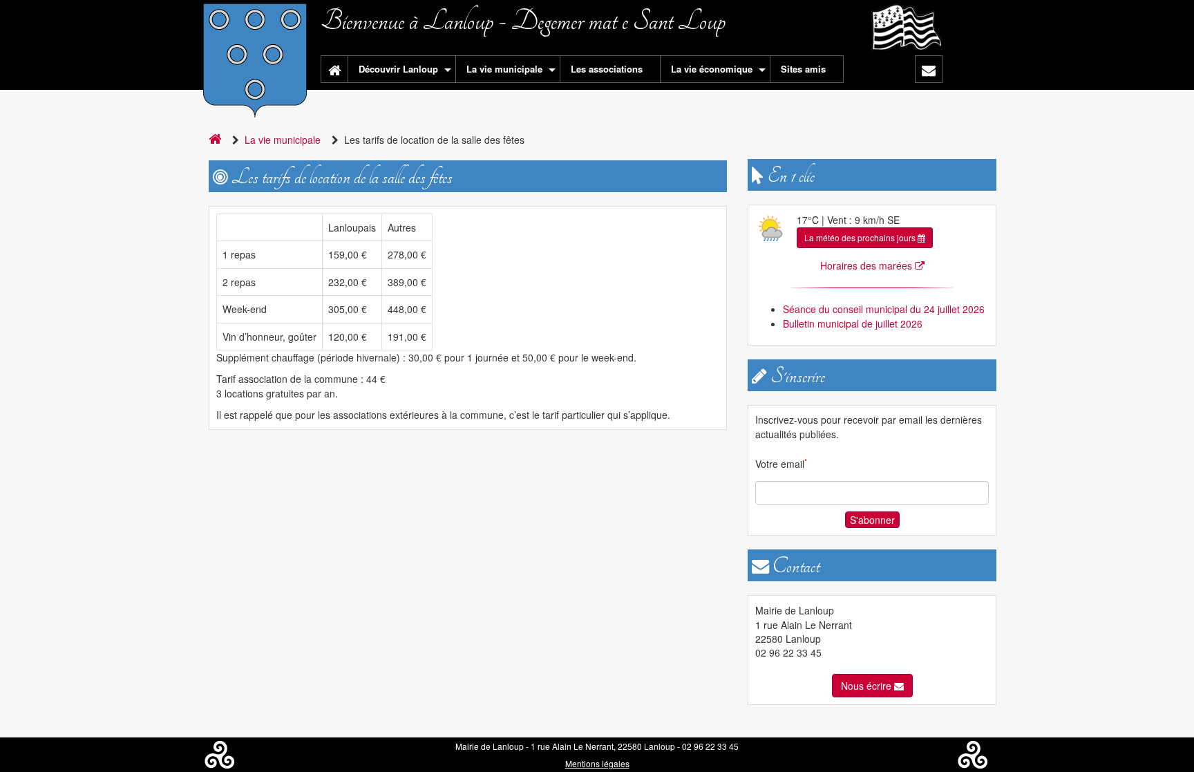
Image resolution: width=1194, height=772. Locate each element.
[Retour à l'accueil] (334, 69)
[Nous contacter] (928, 69)
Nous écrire (867, 686)
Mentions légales (597, 763)
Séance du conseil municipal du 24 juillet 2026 (884, 309)
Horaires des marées (867, 265)
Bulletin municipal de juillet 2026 (852, 323)
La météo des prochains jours (861, 237)
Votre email (781, 463)
